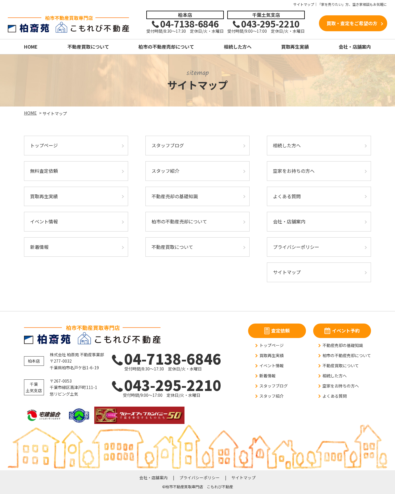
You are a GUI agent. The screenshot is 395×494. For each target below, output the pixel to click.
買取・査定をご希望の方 (351, 23)
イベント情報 (44, 221)
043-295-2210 (167, 385)
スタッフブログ (168, 145)
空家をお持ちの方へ (294, 170)
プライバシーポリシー (296, 246)
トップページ (44, 145)
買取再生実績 (295, 46)
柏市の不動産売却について (166, 46)
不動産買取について (88, 46)
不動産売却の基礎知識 (175, 196)
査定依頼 (280, 330)
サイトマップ (287, 272)
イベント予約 (346, 330)
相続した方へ (238, 46)
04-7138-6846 (169, 358)
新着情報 (39, 246)
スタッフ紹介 (165, 170)
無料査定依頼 (44, 170)
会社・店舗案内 (355, 46)
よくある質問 (287, 196)
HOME (31, 46)
